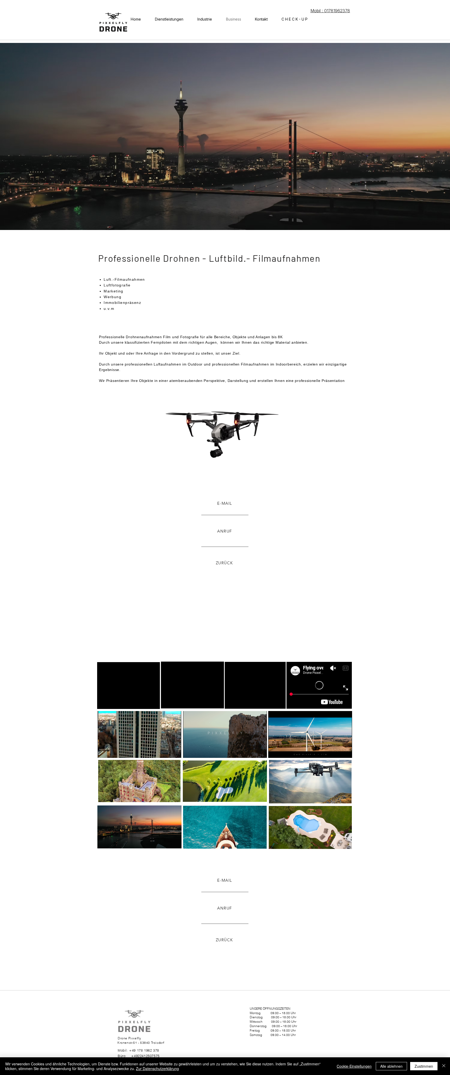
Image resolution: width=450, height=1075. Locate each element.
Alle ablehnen (391, 1066)
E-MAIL (224, 503)
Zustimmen (424, 1066)
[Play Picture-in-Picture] (165, 750)
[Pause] (104, 750)
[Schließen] (444, 1066)
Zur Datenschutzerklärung (157, 1068)
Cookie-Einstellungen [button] (354, 1066)
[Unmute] (113, 750)
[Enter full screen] (174, 750)
